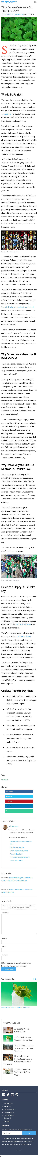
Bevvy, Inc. (10, 1138)
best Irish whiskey (23, 624)
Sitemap (7, 1121)
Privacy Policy (9, 1112)
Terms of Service (9, 1109)
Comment (5, 913)
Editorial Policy (9, 1115)
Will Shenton (8, 14)
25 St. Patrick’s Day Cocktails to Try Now (15, 1007)
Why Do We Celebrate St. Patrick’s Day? (16, 9)
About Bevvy (8, 1104)
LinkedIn (10, 806)
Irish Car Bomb (24, 636)
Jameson (7, 114)
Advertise (7, 1106)
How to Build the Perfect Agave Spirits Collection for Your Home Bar (18, 1060)
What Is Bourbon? (16, 854)
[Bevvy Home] (10, 2)
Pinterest (10, 801)
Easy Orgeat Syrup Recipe (19, 850)
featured (5, 780)
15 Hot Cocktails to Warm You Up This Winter (22, 1072)
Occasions (19, 14)
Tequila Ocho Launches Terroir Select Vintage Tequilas (24, 1048)
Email (9, 810)
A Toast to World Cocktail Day (21, 1030)
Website (4, 955)
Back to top (18, 1150)
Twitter (9, 796)
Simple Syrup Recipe (17, 847)
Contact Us (7, 1118)
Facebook (10, 791)
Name (4, 938)
